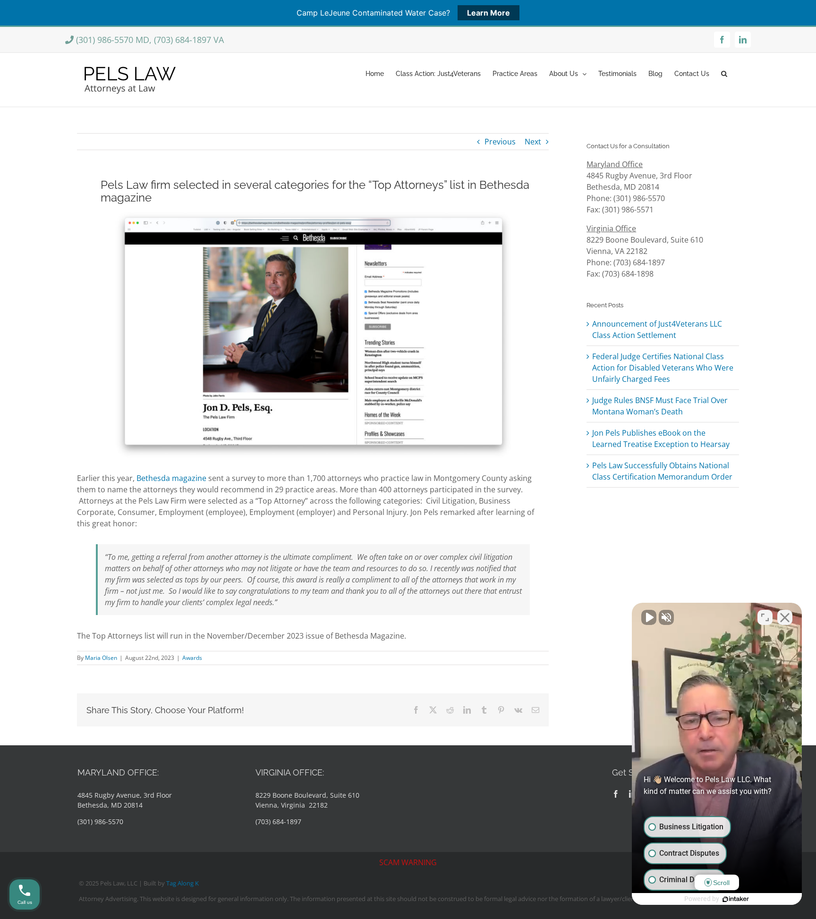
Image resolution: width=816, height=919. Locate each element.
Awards (192, 658)
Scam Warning (408, 862)
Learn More (488, 12)
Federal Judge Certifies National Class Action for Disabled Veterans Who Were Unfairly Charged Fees (662, 367)
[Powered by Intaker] (736, 899)
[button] (724, 73)
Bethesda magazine (171, 478)
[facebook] (616, 794)
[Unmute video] (648, 617)
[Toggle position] (765, 617)
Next (533, 141)
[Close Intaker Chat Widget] (784, 617)
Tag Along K (182, 883)
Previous (500, 141)
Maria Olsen (101, 658)
